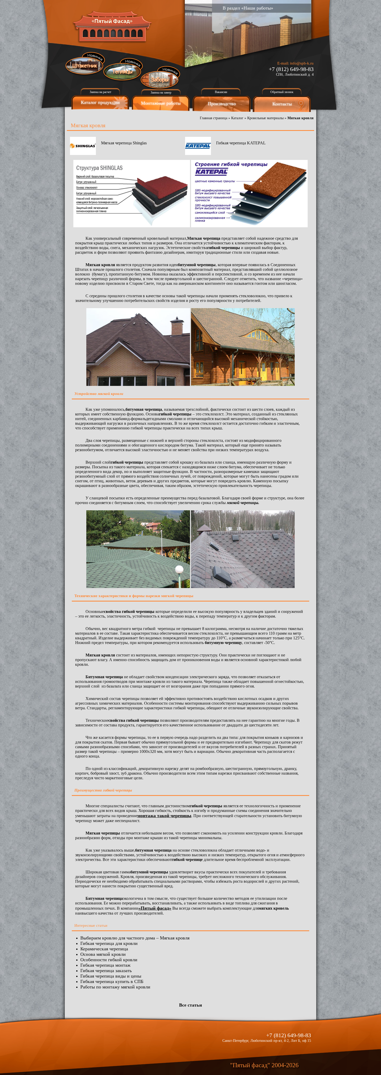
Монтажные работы (161, 103)
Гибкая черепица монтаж (105, 965)
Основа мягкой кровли (103, 954)
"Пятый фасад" (250, 1065)
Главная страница (213, 118)
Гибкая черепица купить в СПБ (111, 981)
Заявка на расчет (100, 92)
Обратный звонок (281, 92)
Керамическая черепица (104, 948)
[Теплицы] (123, 69)
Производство (222, 103)
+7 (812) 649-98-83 (291, 69)
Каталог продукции (100, 102)
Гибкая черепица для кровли (109, 943)
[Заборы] (160, 77)
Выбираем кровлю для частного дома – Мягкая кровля (134, 937)
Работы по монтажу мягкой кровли (115, 986)
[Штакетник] (85, 63)
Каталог (237, 118)
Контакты (282, 104)
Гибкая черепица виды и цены (110, 976)
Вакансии (221, 92)
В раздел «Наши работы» (248, 8)
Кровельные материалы (265, 118)
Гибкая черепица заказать (106, 970)
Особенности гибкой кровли (108, 959)
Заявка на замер (161, 92)
